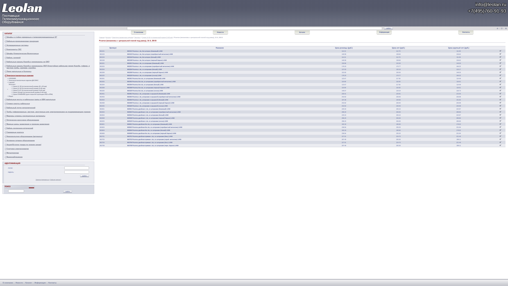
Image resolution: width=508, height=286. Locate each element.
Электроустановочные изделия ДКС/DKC (23, 80)
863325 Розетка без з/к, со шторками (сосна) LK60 (145, 90)
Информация (40, 283)
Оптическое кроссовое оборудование (23, 120)
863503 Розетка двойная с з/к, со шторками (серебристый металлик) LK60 (154, 112)
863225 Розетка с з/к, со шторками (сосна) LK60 (144, 75)
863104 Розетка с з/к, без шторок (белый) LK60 (144, 57)
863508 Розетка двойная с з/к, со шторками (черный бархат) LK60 (150, 118)
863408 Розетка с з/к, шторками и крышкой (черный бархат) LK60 (150, 103)
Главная (102, 37)
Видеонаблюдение (14, 157)
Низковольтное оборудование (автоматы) (24, 136)
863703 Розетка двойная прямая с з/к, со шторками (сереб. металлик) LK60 (154, 139)
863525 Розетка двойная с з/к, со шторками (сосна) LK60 (147, 121)
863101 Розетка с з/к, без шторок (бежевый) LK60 (144, 51)
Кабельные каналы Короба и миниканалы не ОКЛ (28, 62)
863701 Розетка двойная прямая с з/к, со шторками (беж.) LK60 (150, 136)
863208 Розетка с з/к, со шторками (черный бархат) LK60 (147, 72)
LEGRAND (12, 78)
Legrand (11, 82)
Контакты (52, 283)
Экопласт (12, 84)
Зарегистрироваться (42, 179)
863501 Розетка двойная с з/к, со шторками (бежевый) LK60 (148, 109)
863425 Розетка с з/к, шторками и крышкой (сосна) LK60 (147, 106)
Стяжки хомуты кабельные (18, 104)
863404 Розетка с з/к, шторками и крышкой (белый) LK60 (147, 100)
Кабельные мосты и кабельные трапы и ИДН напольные (31, 99)
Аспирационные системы (17, 45)
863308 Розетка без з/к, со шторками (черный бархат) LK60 (148, 87)
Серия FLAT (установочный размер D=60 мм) (29, 90)
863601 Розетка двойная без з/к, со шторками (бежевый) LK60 (149, 124)
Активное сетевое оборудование (21, 141)
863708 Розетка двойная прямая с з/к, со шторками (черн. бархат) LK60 (152, 145)
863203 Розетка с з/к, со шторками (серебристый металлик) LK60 (150, 66)
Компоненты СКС (14, 49)
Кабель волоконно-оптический (20, 128)
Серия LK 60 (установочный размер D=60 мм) (29, 88)
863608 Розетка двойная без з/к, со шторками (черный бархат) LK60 (151, 133)
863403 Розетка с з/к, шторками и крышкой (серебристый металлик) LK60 (153, 97)
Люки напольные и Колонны (19, 71)
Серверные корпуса (15, 132)
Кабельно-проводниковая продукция (23, 41)
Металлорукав (13, 153)
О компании (8, 283)
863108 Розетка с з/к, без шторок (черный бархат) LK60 (147, 60)
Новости (19, 283)
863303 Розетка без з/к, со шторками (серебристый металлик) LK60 (151, 81)
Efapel (11, 96)
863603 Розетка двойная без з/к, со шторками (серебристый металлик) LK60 (154, 127)
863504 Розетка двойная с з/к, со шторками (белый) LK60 (147, 115)
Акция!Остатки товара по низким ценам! (24, 145)
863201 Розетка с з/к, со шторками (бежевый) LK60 (145, 63)
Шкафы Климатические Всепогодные (23, 54)
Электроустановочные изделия (20, 76)
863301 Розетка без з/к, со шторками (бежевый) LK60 (146, 78)
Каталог (108, 37)
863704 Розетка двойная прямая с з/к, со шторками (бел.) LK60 (149, 142)
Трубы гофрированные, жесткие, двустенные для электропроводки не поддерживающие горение (48, 112)
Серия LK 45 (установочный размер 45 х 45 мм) (30, 86)
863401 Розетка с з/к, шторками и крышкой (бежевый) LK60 (148, 94)
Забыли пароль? (55, 179)
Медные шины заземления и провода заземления (28, 124)
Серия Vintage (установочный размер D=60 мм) (30, 92)
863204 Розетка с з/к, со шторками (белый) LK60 (144, 69)
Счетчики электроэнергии (18, 149)
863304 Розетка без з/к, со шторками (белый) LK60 (145, 84)
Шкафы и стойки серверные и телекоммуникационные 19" (32, 37)
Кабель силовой (14, 58)
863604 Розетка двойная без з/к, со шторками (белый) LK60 (148, 130)
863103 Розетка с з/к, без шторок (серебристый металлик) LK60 (150, 54)
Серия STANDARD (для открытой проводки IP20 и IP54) (33, 94)
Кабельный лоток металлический (21, 108)
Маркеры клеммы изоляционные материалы (26, 116)
